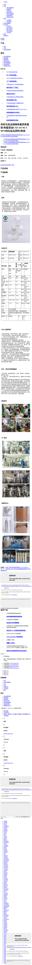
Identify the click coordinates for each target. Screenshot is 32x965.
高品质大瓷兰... (11, 94)
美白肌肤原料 (10, 7)
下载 (13, 165)
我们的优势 (10, 27)
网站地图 (6, 711)
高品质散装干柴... (12, 100)
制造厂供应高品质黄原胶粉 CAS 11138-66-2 (17, 567)
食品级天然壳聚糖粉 (13, 623)
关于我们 (6, 24)
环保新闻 (9, 21)
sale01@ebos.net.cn (14, 666)
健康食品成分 (10, 17)
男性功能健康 (10, 14)
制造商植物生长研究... (13, 112)
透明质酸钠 (26, 714)
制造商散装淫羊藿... (13, 120)
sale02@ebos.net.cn (14, 668)
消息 (5, 18)
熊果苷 (5, 714)
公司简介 (9, 26)
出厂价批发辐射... (12, 75)
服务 (5, 34)
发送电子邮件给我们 (6, 165)
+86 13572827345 (14, 663)
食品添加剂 (10, 12)
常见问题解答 (7, 23)
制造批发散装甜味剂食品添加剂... (17, 651)
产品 (5, 6)
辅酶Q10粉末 (11, 643)
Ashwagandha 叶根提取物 (15, 637)
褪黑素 (9, 714)
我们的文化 (10, 29)
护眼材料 (9, 10)
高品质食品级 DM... (13, 106)
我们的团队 (10, 31)
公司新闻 (9, 20)
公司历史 (9, 32)
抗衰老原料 (10, 15)
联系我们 (6, 35)
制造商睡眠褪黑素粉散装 (14, 616)
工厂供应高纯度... (12, 81)
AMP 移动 (6, 712)
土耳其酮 (14, 714)
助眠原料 (9, 9)
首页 (5, 4)
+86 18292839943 (14, 664)
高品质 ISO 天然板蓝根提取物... (16, 630)
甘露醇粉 (19, 714)
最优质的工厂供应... (13, 87)
